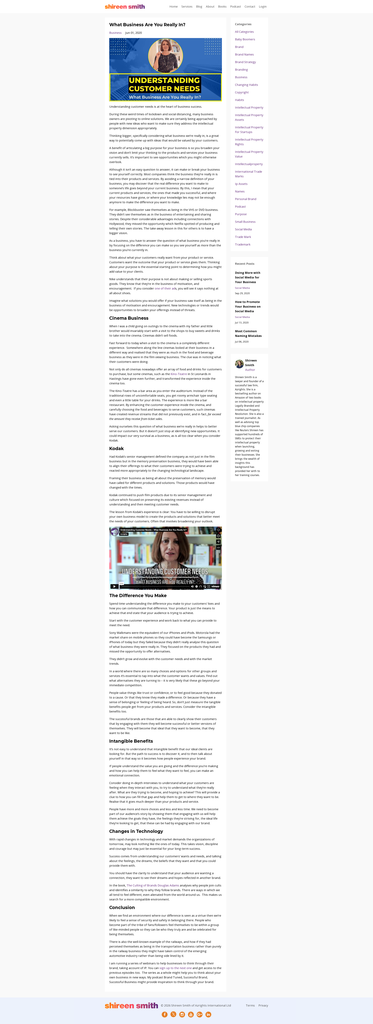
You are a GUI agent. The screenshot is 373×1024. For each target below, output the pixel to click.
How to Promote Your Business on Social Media (248, 306)
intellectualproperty (249, 164)
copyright (242, 92)
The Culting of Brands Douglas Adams (153, 885)
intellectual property (249, 107)
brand (239, 47)
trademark (242, 244)
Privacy (263, 1005)
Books (222, 6)
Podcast (235, 6)
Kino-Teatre (179, 374)
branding (241, 70)
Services (186, 6)
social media (243, 229)
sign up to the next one (176, 968)
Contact (250, 6)
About (210, 6)
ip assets (241, 184)
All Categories (244, 32)
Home (173, 6)
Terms (250, 1005)
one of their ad (165, 288)
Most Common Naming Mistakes (248, 333)
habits (239, 100)
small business (245, 222)
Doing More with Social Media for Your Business (247, 277)
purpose (241, 214)
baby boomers (245, 39)
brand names (244, 54)
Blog (199, 6)
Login (263, 6)
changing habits (246, 85)
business (115, 33)
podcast (240, 207)
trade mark (243, 237)
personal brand (245, 199)
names (240, 191)
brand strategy (245, 62)
